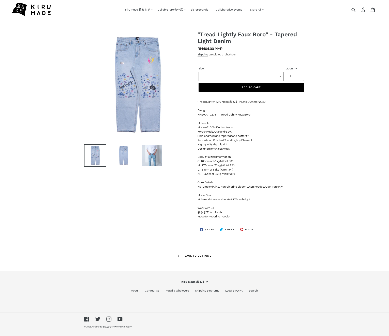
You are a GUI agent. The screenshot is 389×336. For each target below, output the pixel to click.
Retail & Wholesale (177, 290)
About (135, 290)
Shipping (203, 54)
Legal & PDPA (234, 290)
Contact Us (152, 290)
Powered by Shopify (121, 327)
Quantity (291, 68)
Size (201, 68)
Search (253, 290)
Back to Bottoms (197, 255)
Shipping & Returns (207, 290)
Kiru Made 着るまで (101, 327)
